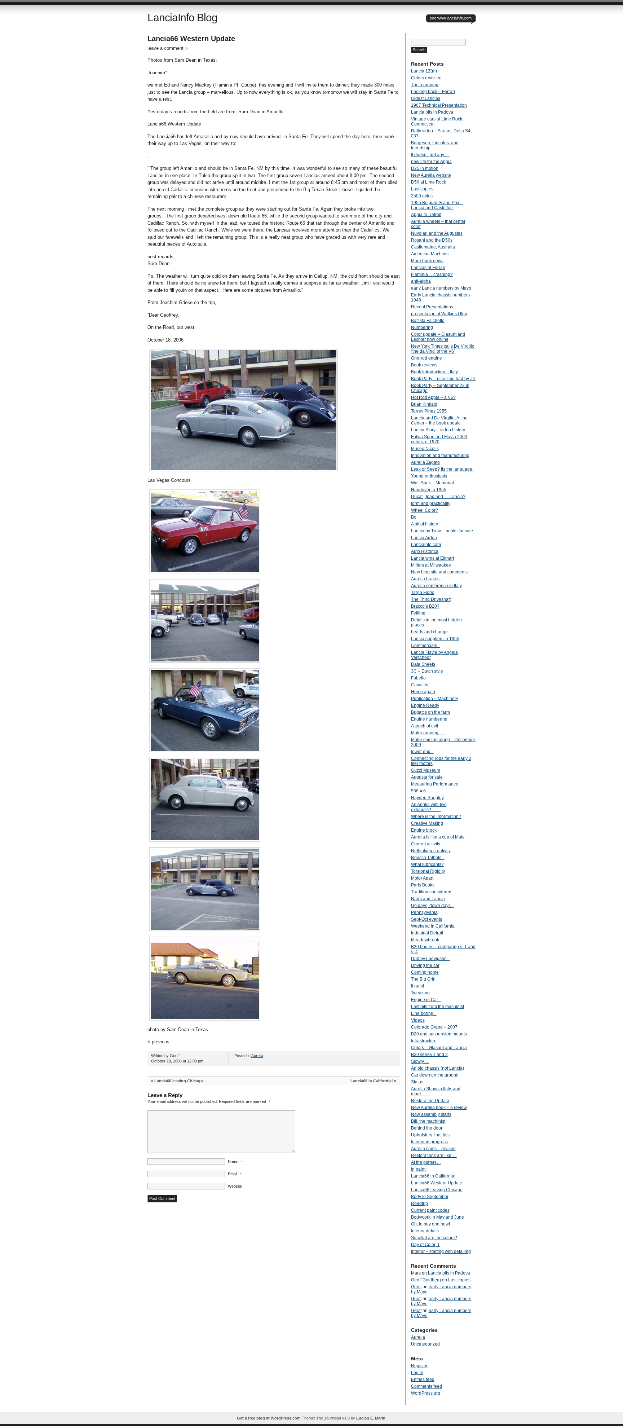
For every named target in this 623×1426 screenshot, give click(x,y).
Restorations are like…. (434, 1155)
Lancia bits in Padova (432, 112)
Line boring (424, 1013)
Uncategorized (425, 1344)
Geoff (416, 1286)
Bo (413, 517)
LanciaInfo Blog (182, 17)
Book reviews (424, 364)
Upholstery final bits (430, 1134)
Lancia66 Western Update (436, 1182)
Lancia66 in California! (371, 1081)
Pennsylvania (424, 912)
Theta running (424, 84)
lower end (422, 751)
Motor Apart (422, 878)
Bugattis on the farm (430, 712)
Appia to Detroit (426, 214)
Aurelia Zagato (425, 462)
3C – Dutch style (427, 671)
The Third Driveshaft (431, 599)
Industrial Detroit (427, 933)
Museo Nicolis (425, 448)
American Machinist (430, 253)
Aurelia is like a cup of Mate (438, 837)
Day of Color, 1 (425, 1244)
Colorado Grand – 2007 (434, 1027)
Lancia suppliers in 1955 (435, 638)
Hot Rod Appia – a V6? (433, 397)
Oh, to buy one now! (430, 1224)
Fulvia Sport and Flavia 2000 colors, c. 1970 (439, 439)
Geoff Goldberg (426, 1279)
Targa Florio (422, 592)
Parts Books (422, 885)
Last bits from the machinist (437, 1006)
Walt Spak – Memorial (432, 482)
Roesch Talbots (428, 857)
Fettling (418, 613)
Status (417, 1081)
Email (235, 1174)
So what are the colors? (434, 1237)
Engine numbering (429, 719)
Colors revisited (426, 77)
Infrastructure (424, 1040)
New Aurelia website (431, 175)
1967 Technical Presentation (439, 105)
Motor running (428, 732)
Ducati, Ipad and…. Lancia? (438, 496)
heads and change (429, 631)
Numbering (422, 327)
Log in (417, 1372)
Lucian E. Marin (370, 1418)
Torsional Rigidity (428, 871)
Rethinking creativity (431, 850)
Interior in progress (429, 1141)
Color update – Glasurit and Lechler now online (438, 337)
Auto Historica (424, 551)
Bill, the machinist (428, 1121)
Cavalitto (419, 684)
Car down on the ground (435, 1075)
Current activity (425, 843)
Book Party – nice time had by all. (443, 378)
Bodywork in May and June (437, 1217)
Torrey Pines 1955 (429, 411)
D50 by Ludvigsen (430, 958)
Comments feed (426, 1386)
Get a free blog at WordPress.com (269, 1418)
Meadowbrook (425, 939)
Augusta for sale (427, 777)
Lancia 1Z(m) (424, 71)
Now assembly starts (431, 1114)
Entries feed (422, 1379)
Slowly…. (420, 1061)
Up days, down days (432, 905)
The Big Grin (423, 979)
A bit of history (424, 524)
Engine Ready (425, 705)
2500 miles (422, 195)
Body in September (430, 1196)
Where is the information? (436, 816)
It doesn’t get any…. (430, 154)
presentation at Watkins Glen (439, 313)
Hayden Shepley (427, 797)
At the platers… (426, 1162)
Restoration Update (430, 1100)
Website (235, 1186)
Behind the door (430, 1128)
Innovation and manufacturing (440, 455)
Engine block (424, 830)
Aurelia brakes (426, 578)
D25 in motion (424, 168)
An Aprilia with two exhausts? (429, 807)
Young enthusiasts (429, 476)
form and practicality (430, 503)
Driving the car (425, 965)
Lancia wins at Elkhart (432, 558)
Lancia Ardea (424, 537)
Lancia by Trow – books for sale (442, 530)
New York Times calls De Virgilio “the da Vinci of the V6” (442, 349)
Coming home (425, 972)
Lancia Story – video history (438, 429)
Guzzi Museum (425, 770)
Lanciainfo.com (426, 544)
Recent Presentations (432, 306)
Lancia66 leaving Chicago (178, 1081)
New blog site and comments (439, 572)
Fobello (418, 678)
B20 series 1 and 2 (429, 1054)
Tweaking (420, 992)
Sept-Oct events (426, 919)
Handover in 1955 (428, 489)
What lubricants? (427, 864)
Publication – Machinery (434, 698)
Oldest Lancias (425, 98)
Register (419, 1365)
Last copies (422, 189)
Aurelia (257, 1055)
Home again (423, 691)
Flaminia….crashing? (432, 274)
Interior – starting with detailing (441, 1251)
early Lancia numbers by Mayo (441, 288)
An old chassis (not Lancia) (437, 1068)
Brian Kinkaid (424, 404)
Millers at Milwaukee (431, 565)
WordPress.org (425, 1393)
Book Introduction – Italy (434, 371)
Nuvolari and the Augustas (437, 233)
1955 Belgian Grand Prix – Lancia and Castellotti (437, 205)
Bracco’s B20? (425, 606)
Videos (418, 1020)
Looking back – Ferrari (433, 91)
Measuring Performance (436, 784)
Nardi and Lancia (428, 898)
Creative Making (427, 823)
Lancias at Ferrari (428, 267)
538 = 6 (418, 790)
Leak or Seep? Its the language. (442, 469)
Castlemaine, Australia (433, 247)
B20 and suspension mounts (440, 1034)
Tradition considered (431, 891)
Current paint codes (430, 1210)
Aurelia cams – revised (433, 1148)
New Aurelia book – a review (439, 1107)
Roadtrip (419, 1203)
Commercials (425, 645)
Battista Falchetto (428, 320)
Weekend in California (433, 926)
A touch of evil (424, 726)
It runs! (417, 986)
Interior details (425, 1230)
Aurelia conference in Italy (436, 585)
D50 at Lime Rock (428, 182)
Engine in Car (426, 999)
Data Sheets (423, 664)
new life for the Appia (431, 161)
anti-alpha (421, 281)
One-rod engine (426, 358)
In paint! (419, 1169)
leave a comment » (167, 48)
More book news (427, 260)
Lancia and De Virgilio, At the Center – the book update (439, 420)
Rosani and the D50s (431, 240)
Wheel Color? (424, 510)
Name (235, 1161)
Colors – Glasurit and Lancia (439, 1047)
